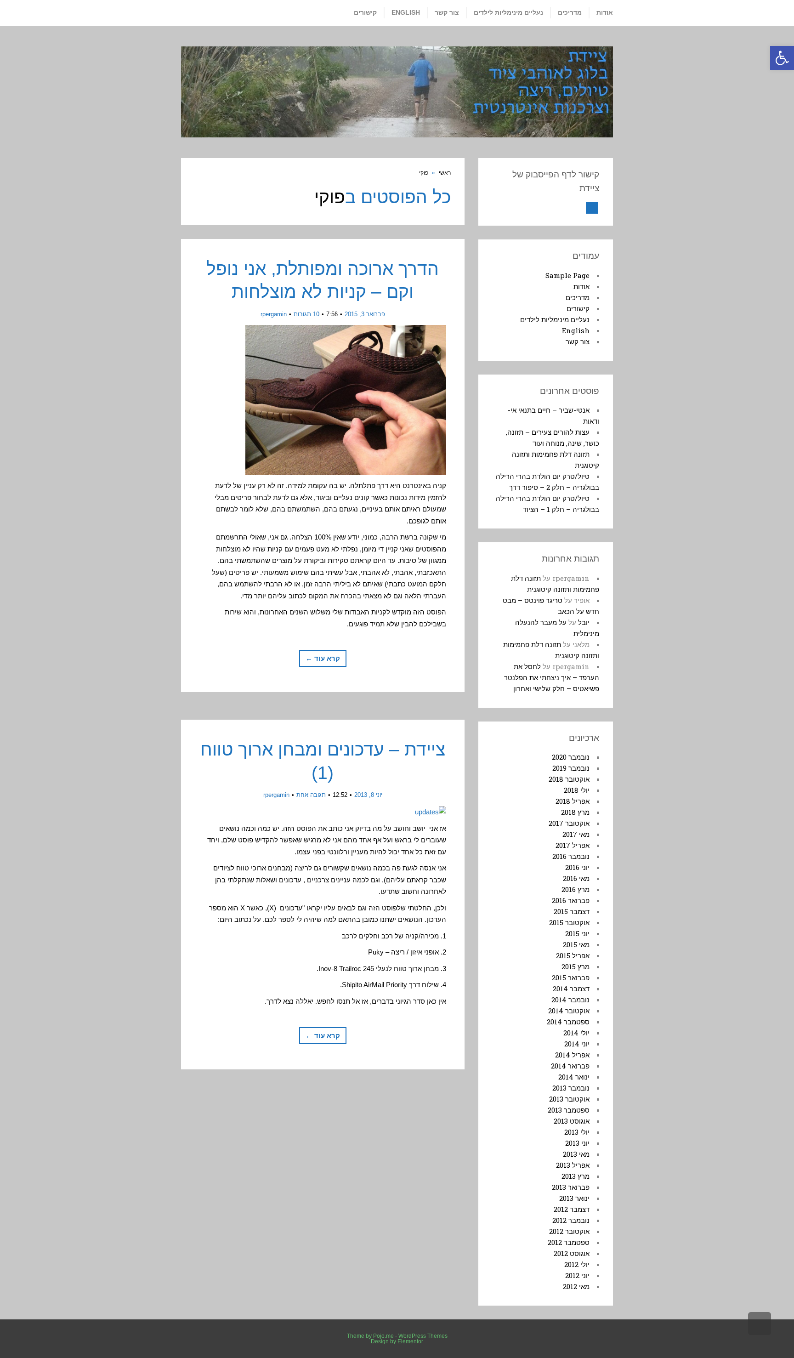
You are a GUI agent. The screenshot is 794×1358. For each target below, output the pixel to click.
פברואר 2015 (571, 977)
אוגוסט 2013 (572, 1120)
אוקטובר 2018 (569, 779)
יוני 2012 (577, 1275)
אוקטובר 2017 (569, 823)
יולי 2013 (577, 1131)
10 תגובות (306, 314)
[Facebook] (592, 208)
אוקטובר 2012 (569, 1231)
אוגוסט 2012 (572, 1253)
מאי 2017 (576, 834)
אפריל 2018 (573, 801)
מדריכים (578, 297)
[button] (782, 58)
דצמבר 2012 (572, 1209)
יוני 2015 (577, 933)
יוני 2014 (577, 1043)
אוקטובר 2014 (569, 1010)
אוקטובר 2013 (569, 1098)
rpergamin (274, 314)
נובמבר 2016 (571, 856)
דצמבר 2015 (572, 911)
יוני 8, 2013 (368, 794)
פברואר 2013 (571, 1187)
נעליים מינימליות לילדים (555, 319)
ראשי (445, 173)
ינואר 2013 (574, 1198)
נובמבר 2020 (571, 756)
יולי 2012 (577, 1264)
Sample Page (567, 275)
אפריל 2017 (573, 845)
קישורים (578, 308)
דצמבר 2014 (571, 988)
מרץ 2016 (575, 889)
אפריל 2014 (572, 1054)
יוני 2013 (577, 1143)
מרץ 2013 (575, 1176)
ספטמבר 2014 (568, 1021)
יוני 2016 (577, 867)
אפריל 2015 (573, 955)
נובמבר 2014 (570, 999)
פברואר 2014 (570, 1065)
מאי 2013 (576, 1154)
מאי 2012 (576, 1286)
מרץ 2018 (575, 812)
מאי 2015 (576, 944)
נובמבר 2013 (571, 1087)
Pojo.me (383, 1336)
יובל (584, 622)
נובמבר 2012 (571, 1220)
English (576, 330)
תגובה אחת (311, 794)
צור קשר (578, 341)
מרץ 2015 (575, 966)
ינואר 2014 (574, 1076)
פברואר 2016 (571, 900)
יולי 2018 (577, 790)
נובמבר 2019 (571, 768)
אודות (581, 286)
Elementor (410, 1341)
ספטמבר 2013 (569, 1109)
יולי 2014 (576, 1032)
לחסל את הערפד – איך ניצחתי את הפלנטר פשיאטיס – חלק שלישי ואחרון (551, 677)
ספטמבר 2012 (569, 1242)
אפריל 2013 (573, 1165)
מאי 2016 (576, 878)
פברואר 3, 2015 (365, 314)
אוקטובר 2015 (569, 922)
